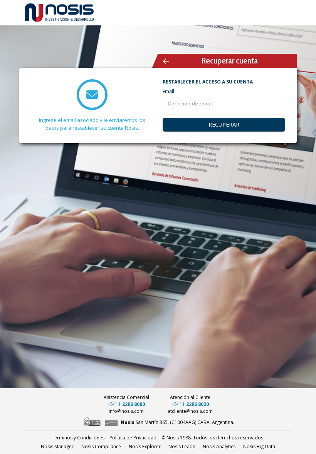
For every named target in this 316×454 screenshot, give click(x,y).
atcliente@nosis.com (190, 411)
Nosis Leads (181, 446)
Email (168, 91)
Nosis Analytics (219, 446)
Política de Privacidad (132, 437)
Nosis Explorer (145, 446)
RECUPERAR (223, 124)
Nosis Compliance (101, 446)
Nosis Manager (57, 446)
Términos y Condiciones (78, 437)
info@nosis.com (126, 411)
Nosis (259, 446)
